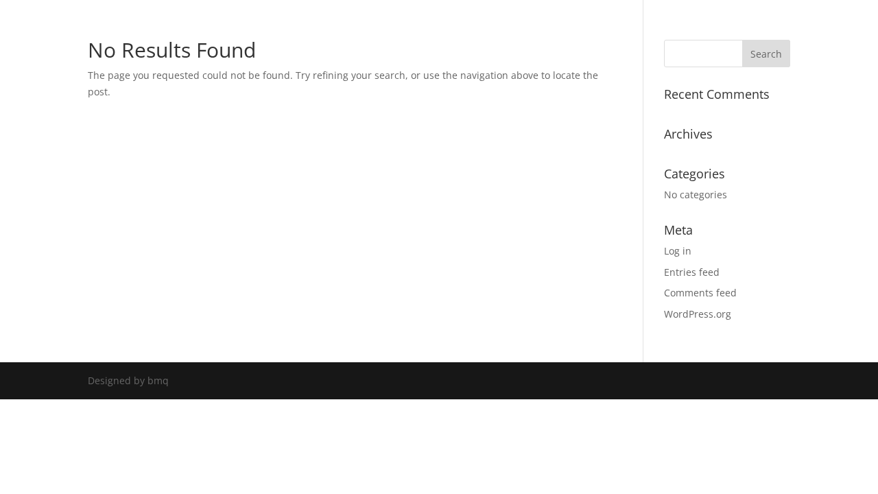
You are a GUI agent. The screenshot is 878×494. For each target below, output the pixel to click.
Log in (677, 250)
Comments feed (700, 292)
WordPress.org (697, 313)
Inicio (399, 24)
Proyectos (455, 24)
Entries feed (692, 272)
